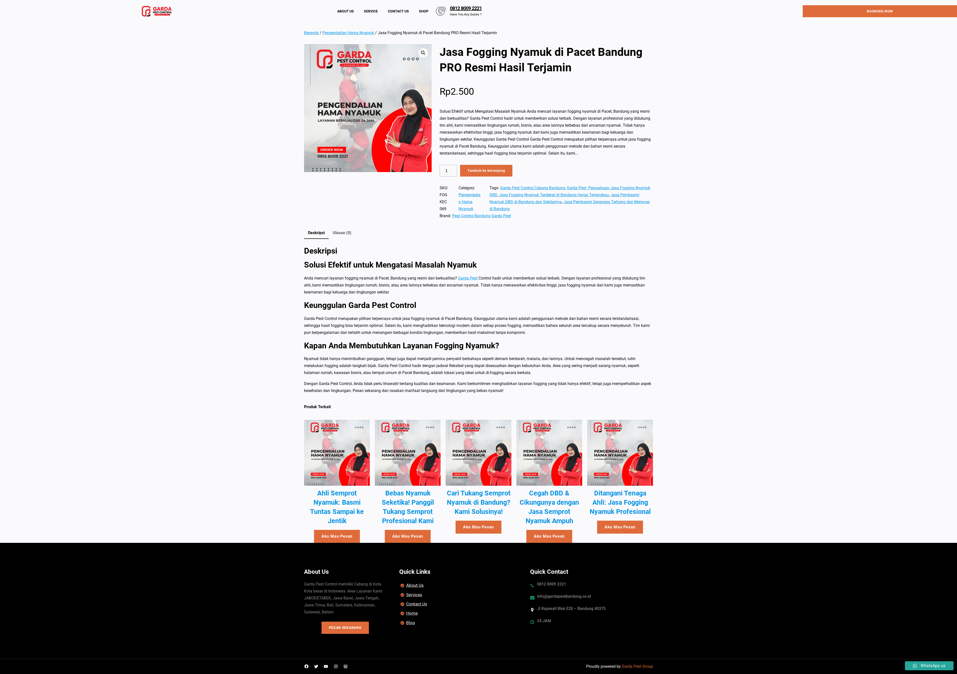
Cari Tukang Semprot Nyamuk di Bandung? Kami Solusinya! (478, 502)
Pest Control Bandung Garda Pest (481, 215)
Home (412, 613)
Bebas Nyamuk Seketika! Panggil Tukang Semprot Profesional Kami (408, 507)
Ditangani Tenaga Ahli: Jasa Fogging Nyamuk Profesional (620, 502)
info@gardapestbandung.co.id (564, 596)
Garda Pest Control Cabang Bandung (532, 188)
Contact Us (416, 603)
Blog (410, 622)
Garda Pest (468, 278)
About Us (415, 585)
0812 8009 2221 (466, 8)
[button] (423, 52)
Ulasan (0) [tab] (342, 232)
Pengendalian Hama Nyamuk (348, 32)
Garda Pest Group (637, 666)
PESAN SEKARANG (345, 628)
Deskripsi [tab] (316, 232)
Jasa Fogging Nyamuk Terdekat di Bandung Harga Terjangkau (554, 195)
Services (414, 594)
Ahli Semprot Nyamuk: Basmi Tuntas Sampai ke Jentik (337, 507)
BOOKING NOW (880, 11)
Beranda (311, 32)
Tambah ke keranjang (486, 171)
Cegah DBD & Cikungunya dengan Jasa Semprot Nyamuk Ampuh (549, 507)
